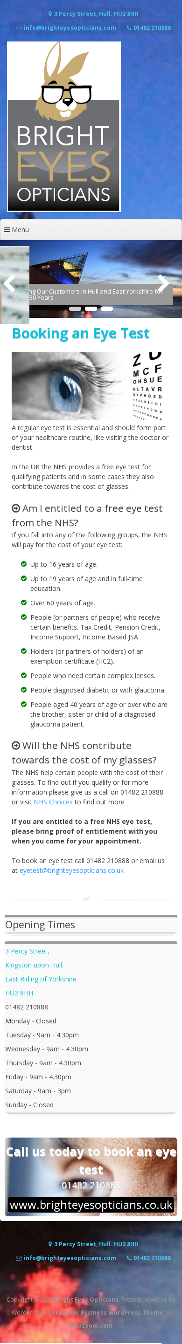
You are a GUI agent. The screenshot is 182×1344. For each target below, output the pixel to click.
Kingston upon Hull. (34, 964)
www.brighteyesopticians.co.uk (91, 1205)
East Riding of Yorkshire (41, 978)
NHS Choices (53, 801)
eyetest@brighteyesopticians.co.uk (72, 870)
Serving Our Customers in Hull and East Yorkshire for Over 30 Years (88, 294)
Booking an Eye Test (81, 333)
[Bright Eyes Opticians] (64, 209)
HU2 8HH (19, 992)
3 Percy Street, (27, 950)
